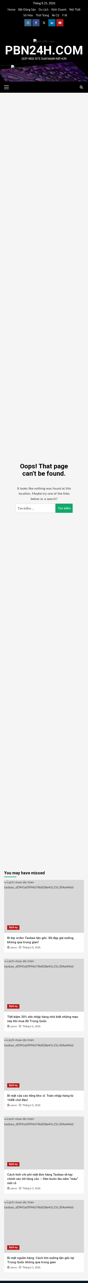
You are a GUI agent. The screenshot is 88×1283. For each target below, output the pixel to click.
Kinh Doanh (59, 9)
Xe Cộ (55, 15)
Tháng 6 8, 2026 (31, 947)
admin (13, 947)
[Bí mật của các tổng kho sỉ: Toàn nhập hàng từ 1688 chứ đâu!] (44, 1064)
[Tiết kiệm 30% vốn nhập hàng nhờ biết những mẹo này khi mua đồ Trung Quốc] (44, 985)
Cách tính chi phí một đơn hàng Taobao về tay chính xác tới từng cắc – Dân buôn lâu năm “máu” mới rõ (42, 1179)
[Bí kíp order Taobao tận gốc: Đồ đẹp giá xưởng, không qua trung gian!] (44, 906)
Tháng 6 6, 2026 (31, 1026)
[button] (8, 87)
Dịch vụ (13, 927)
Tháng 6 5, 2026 (31, 1105)
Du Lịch (44, 9)
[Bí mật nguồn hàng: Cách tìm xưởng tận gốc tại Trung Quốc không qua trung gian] (44, 1226)
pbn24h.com (44, 50)
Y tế (64, 15)
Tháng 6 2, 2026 (31, 1267)
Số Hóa (28, 15)
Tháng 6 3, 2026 (31, 1188)
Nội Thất (74, 9)
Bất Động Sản (27, 9)
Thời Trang (42, 15)
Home (11, 9)
